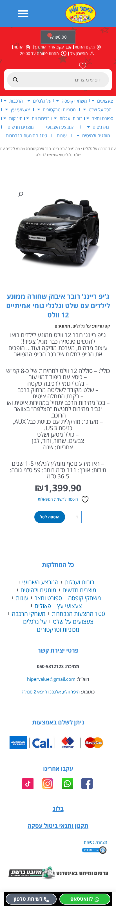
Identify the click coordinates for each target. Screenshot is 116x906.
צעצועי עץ (20, 109)
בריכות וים (41, 118)
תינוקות (16, 118)
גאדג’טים (101, 127)
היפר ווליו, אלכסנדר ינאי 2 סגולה (51, 691)
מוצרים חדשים (21, 127)
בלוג (58, 808)
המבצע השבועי (60, 127)
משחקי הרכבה (29, 614)
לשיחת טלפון (28, 898)
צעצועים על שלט (73, 622)
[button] (23, 13)
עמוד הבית (108, 148)
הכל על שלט (100, 109)
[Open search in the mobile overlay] (58, 79)
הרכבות (16, 101)
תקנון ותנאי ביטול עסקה (58, 826)
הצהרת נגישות (95, 842)
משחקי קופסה (74, 101)
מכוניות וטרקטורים (59, 109)
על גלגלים (42, 101)
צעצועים (105, 101)
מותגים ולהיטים (96, 135)
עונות (62, 135)
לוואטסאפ (81, 898)
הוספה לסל (49, 517)
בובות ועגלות (71, 118)
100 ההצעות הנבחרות (26, 135)
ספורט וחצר (102, 118)
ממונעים (74, 148)
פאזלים (43, 606)
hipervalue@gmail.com (51, 679)
